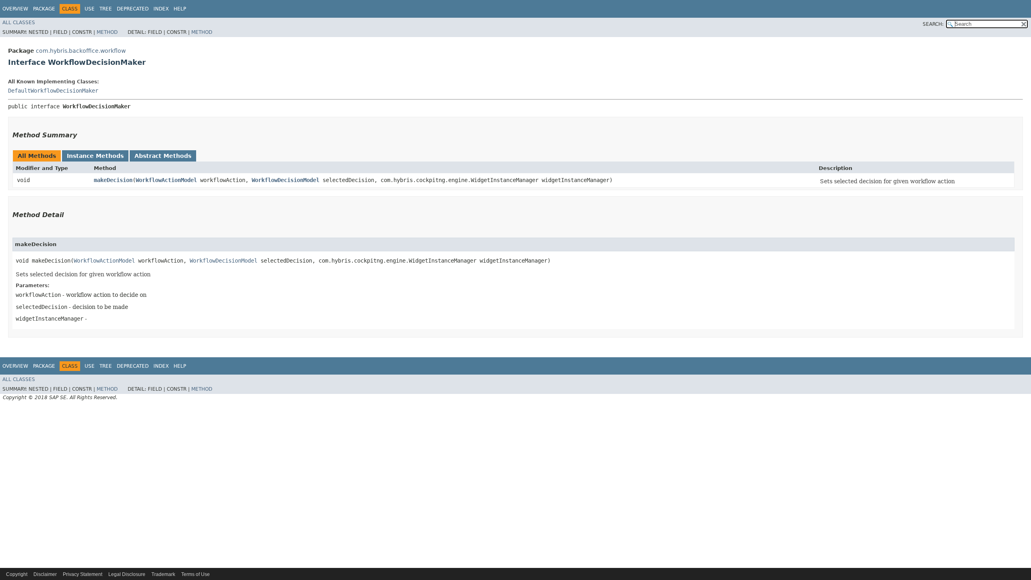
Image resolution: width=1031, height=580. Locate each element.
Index (161, 9)
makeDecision (113, 180)
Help (180, 9)
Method (107, 32)
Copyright (16, 574)
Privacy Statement (82, 574)
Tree (105, 9)
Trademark (163, 574)
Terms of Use (195, 574)
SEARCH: (933, 24)
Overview (15, 9)
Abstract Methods (163, 156)
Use (90, 9)
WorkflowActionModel (166, 180)
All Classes (18, 22)
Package (44, 9)
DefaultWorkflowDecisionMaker (53, 90)
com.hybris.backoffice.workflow (81, 51)
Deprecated (133, 9)
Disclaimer (45, 574)
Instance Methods (95, 156)
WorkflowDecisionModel (285, 180)
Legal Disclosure (126, 574)
